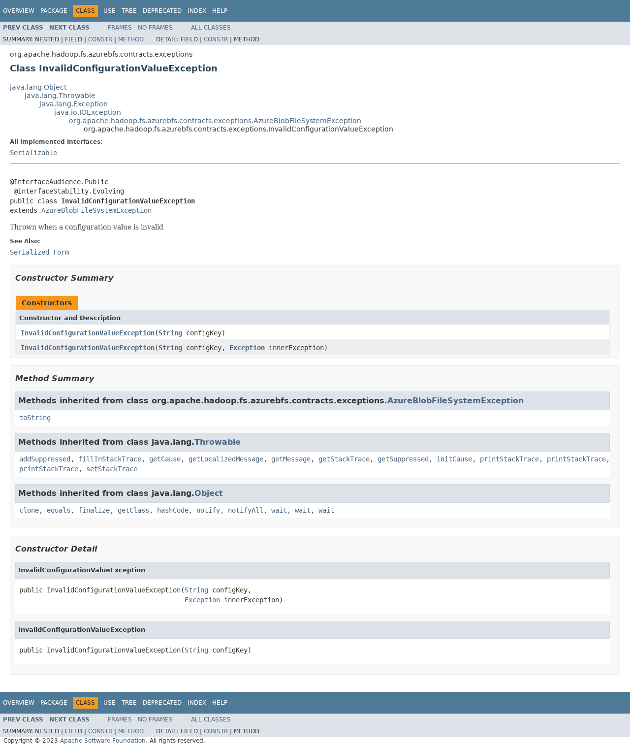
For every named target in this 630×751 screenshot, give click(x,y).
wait (279, 510)
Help (219, 10)
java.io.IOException (87, 112)
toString (35, 418)
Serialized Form (39, 252)
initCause (454, 459)
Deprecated (162, 10)
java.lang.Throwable (60, 95)
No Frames (155, 27)
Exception (247, 348)
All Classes (211, 27)
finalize (94, 510)
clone (29, 510)
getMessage (291, 459)
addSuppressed (44, 459)
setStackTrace (111, 469)
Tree (129, 10)
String (170, 333)
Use (109, 10)
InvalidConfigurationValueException (88, 333)
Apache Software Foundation (103, 740)
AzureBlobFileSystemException (96, 210)
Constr (100, 39)
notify (208, 510)
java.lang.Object (38, 87)
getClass (133, 510)
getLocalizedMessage (226, 459)
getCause (165, 459)
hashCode (173, 510)
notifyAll (245, 510)
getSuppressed (403, 459)
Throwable (217, 442)
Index (197, 10)
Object (208, 493)
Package (53, 10)
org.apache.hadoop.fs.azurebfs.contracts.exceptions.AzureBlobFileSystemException (215, 121)
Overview (18, 10)
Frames (120, 27)
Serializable (33, 153)
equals (58, 510)
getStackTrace (344, 459)
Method (131, 39)
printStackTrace (509, 459)
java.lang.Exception (73, 104)
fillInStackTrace (109, 459)
